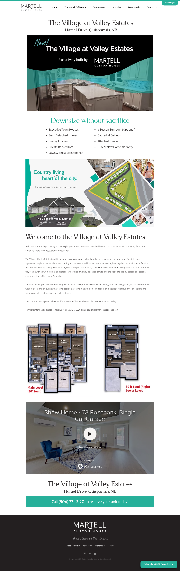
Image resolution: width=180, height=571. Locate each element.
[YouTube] (95, 553)
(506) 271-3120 (74, 309)
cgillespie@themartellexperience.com (101, 309)
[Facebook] (90, 553)
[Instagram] (84, 553)
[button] (97, 7)
